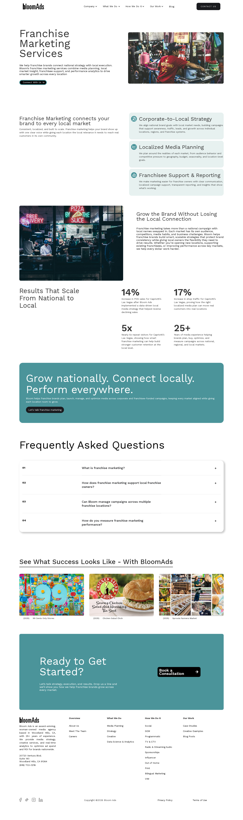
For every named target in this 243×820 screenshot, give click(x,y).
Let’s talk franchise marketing (44, 410)
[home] (33, 7)
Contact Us (208, 6)
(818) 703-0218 (27, 765)
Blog (171, 6)
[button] (91, 6)
